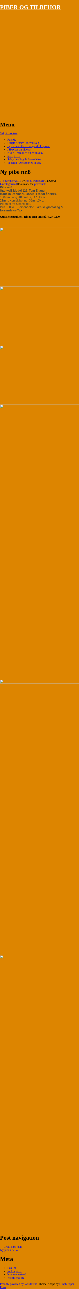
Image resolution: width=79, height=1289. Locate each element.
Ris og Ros (13, 156)
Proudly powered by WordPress (18, 1284)
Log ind (12, 1267)
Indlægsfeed (14, 1271)
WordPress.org (15, 1277)
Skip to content (8, 133)
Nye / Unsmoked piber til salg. (25, 152)
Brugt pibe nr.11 (11, 1246)
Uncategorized (8, 184)
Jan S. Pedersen (35, 180)
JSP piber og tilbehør (19, 149)
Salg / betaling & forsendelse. (24, 159)
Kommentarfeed (16, 1274)
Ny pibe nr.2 (9, 1250)
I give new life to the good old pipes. (28, 146)
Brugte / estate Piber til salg (23, 142)
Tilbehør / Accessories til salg (24, 162)
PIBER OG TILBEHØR (30, 7)
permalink (40, 184)
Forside (11, 139)
